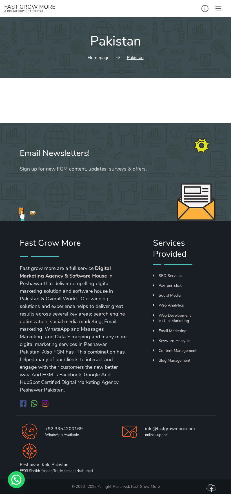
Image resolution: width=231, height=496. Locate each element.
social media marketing (76, 321)
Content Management (178, 350)
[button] (16, 479)
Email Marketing (172, 331)
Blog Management (174, 360)
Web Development (175, 315)
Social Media (170, 295)
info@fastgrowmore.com (170, 429)
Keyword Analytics (175, 340)
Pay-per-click (170, 285)
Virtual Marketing (174, 320)
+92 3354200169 (64, 429)
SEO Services (170, 275)
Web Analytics (171, 305)
